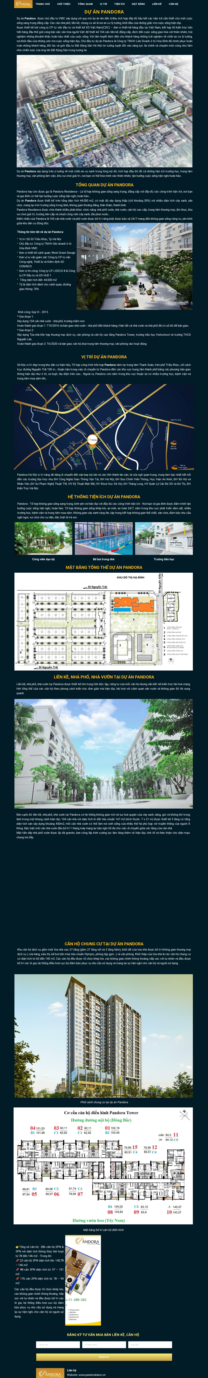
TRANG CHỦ (43, 4)
